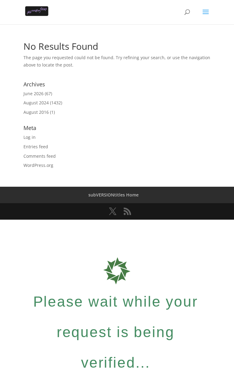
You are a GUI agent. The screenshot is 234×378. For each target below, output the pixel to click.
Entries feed (35, 146)
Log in (29, 137)
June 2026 (33, 93)
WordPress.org (38, 165)
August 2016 (36, 112)
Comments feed (39, 156)
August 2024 (36, 103)
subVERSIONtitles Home (113, 195)
